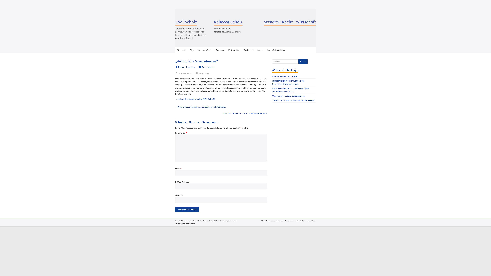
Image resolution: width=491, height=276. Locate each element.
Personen (220, 50)
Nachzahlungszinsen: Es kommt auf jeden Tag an (245, 113)
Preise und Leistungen (253, 50)
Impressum (289, 221)
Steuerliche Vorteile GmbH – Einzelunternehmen (293, 100)
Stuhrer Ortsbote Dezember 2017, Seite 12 (196, 99)
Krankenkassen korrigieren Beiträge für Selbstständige (200, 107)
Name (178, 168)
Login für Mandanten (276, 50)
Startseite (181, 50)
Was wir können (205, 50)
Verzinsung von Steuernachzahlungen (288, 96)
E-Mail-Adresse (182, 182)
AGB (296, 221)
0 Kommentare (203, 73)
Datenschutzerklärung (308, 221)
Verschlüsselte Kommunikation (272, 221)
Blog (192, 50)
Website (179, 195)
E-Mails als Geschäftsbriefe (284, 76)
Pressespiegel (208, 67)
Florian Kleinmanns (186, 67)
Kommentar (181, 132)
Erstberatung (234, 50)
